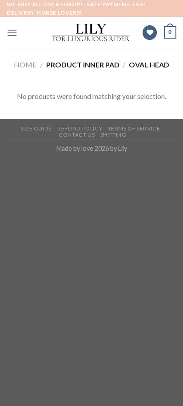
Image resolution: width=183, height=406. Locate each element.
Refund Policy (79, 128)
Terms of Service (134, 128)
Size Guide (36, 128)
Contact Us (77, 134)
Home (25, 64)
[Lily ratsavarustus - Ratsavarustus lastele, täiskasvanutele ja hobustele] (91, 32)
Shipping (113, 134)
